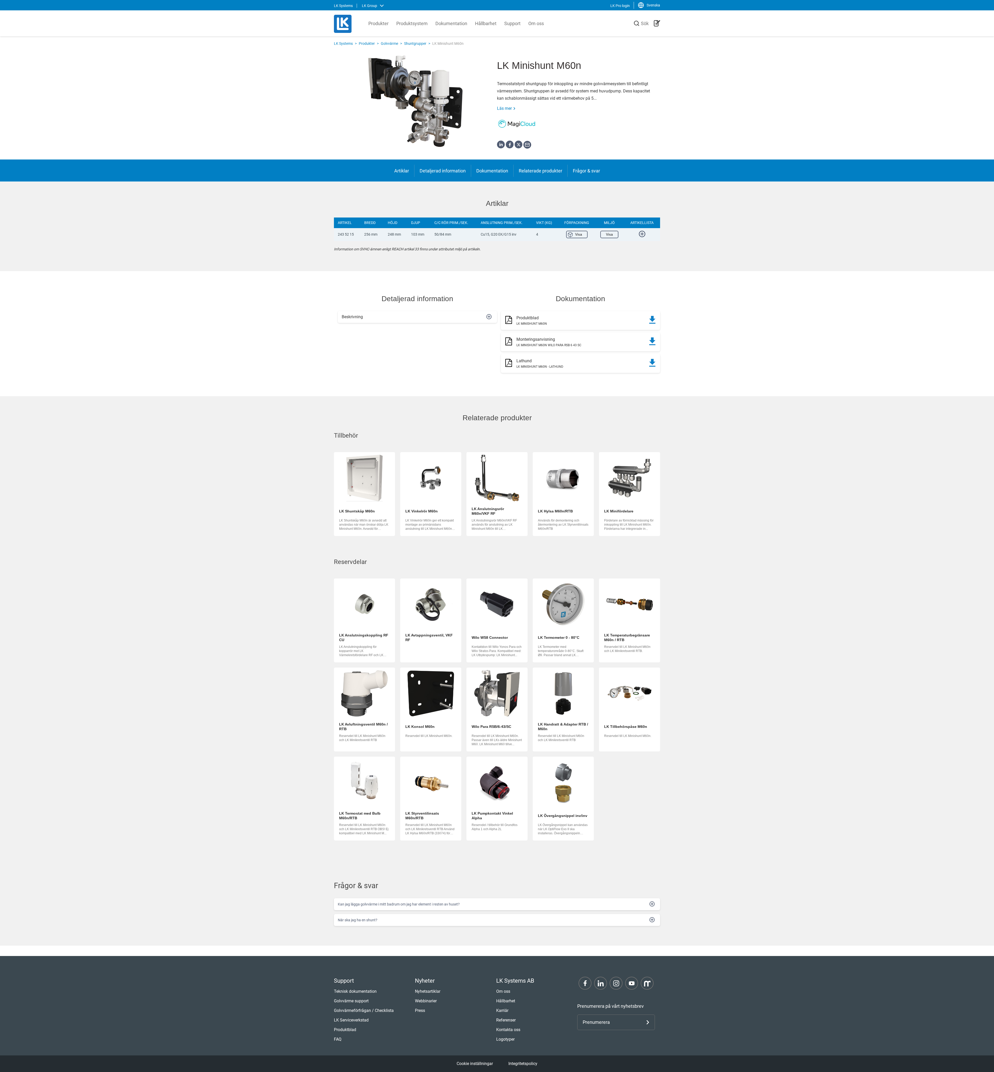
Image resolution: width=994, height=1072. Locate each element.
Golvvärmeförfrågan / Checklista (364, 1010)
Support (512, 23)
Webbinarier (426, 1000)
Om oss (536, 23)
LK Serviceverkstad (351, 1020)
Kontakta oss (508, 1029)
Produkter (378, 23)
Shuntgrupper (415, 43)
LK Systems (343, 43)
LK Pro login (620, 6)
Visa (578, 234)
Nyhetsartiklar (427, 991)
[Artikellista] (657, 23)
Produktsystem (412, 23)
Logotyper (505, 1039)
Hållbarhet (485, 23)
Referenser (506, 1020)
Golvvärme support (351, 1000)
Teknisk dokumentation (355, 991)
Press (420, 1010)
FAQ (337, 1039)
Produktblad (345, 1029)
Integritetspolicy (522, 1063)
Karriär (502, 1010)
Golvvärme (389, 43)
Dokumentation (451, 23)
